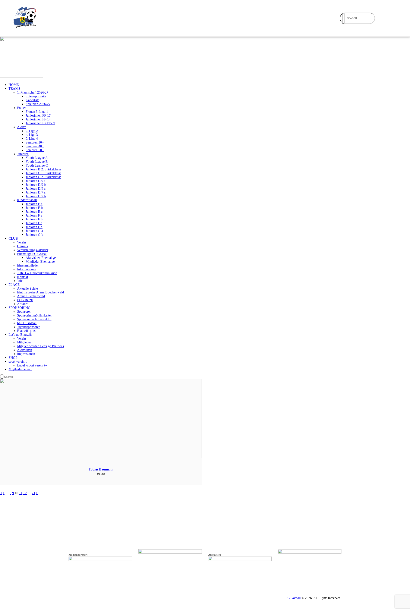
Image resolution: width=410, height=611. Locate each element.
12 (25, 493)
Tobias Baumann (101, 469)
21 (33, 493)
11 (20, 493)
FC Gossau (293, 598)
